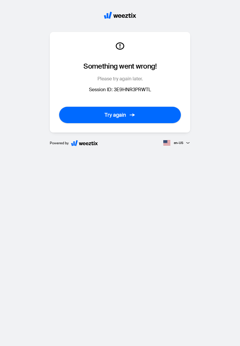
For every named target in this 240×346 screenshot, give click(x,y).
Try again (115, 114)
